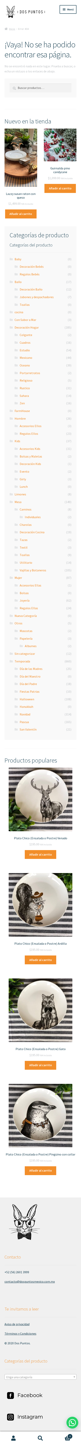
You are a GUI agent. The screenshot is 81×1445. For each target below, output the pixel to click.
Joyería (24, 600)
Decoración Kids (30, 464)
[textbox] (40, 1377)
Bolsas (24, 593)
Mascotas (26, 631)
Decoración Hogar (27, 327)
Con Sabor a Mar (25, 320)
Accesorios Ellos (30, 426)
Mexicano (26, 358)
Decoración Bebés (32, 267)
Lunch (24, 487)
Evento (24, 471)
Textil (24, 547)
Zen (22, 403)
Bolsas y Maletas (31, 456)
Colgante (26, 335)
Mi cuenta (13, 1438)
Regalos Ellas (29, 608)
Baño (18, 282)
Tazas (24, 540)
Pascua (24, 722)
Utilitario (26, 562)
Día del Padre (28, 684)
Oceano (25, 365)
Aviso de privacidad (17, 1324)
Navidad (25, 714)
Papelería (26, 638)
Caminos (25, 509)
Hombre (20, 418)
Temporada (22, 661)
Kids (17, 441)
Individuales (33, 517)
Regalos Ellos (29, 434)
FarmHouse (22, 411)
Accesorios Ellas (30, 585)
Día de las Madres (31, 669)
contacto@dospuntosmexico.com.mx (30, 1281)
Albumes (31, 646)
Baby (18, 259)
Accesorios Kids (30, 449)
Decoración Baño (31, 289)
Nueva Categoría (26, 616)
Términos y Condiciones (20, 1333)
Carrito (62, 1435)
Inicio (12, 29)
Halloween (27, 699)
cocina (19, 312)
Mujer (18, 578)
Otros (18, 623)
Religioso (26, 380)
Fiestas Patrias (30, 691)
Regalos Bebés (30, 274)
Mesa (18, 502)
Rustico (25, 388)
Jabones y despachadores (37, 297)
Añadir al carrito (20, 214)
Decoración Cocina (32, 532)
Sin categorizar (25, 654)
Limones (20, 494)
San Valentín (28, 729)
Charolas (26, 525)
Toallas (25, 305)
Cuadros (25, 342)
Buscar (40, 1438)
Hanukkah (26, 707)
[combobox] (41, 1377)
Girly (23, 479)
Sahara (24, 396)
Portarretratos (30, 373)
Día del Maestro (30, 676)
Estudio (25, 350)
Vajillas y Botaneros (33, 570)
